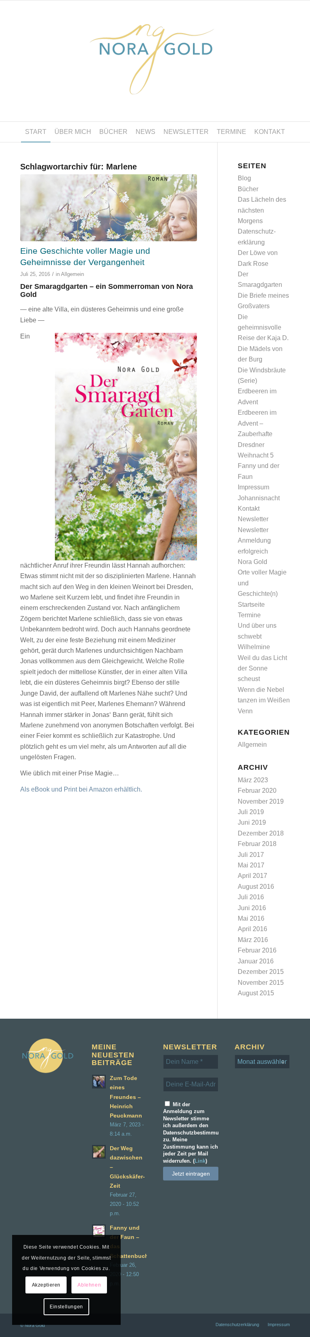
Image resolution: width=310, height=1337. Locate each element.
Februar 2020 (257, 790)
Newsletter (253, 519)
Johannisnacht (259, 498)
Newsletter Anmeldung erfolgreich (254, 540)
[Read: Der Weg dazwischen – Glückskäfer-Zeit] (99, 1152)
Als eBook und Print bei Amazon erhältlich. (81, 789)
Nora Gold (252, 561)
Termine (249, 615)
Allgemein (72, 274)
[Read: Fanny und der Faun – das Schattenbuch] (99, 1231)
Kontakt (249, 508)
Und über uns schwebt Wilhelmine (257, 636)
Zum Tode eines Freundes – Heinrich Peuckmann (126, 1097)
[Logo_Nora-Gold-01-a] (155, 60)
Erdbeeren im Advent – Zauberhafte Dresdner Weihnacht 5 (257, 434)
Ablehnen (89, 1285)
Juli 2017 (251, 854)
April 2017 (252, 875)
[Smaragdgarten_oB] (108, 207)
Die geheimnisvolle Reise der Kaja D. (263, 327)
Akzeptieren (46, 1285)
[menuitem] (35, 132)
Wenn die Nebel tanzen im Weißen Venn (264, 700)
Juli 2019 (251, 811)
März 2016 (253, 939)
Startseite (251, 604)
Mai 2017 (251, 865)
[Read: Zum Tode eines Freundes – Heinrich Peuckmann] (99, 1081)
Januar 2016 (256, 961)
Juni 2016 (252, 908)
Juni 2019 (252, 822)
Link (200, 1161)
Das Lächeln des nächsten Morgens (262, 210)
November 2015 (261, 982)
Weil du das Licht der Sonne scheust (262, 668)
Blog (244, 178)
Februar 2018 (257, 843)
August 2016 (256, 886)
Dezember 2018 (261, 833)
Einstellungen (66, 1307)
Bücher (248, 189)
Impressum (253, 487)
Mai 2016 (251, 918)
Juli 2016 (251, 897)
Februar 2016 (257, 950)
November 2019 (261, 801)
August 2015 (256, 993)
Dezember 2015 (261, 971)
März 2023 (253, 780)
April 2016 (252, 928)
